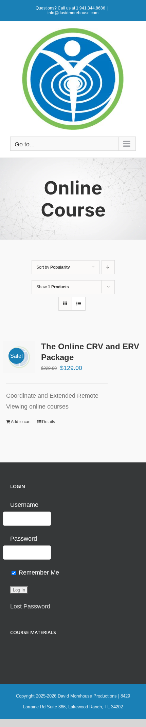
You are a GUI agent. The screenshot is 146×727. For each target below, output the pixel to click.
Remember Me (38, 572)
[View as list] (78, 303)
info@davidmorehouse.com (73, 13)
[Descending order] (108, 267)
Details (48, 421)
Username (24, 504)
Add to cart (21, 421)
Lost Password (30, 606)
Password (23, 538)
